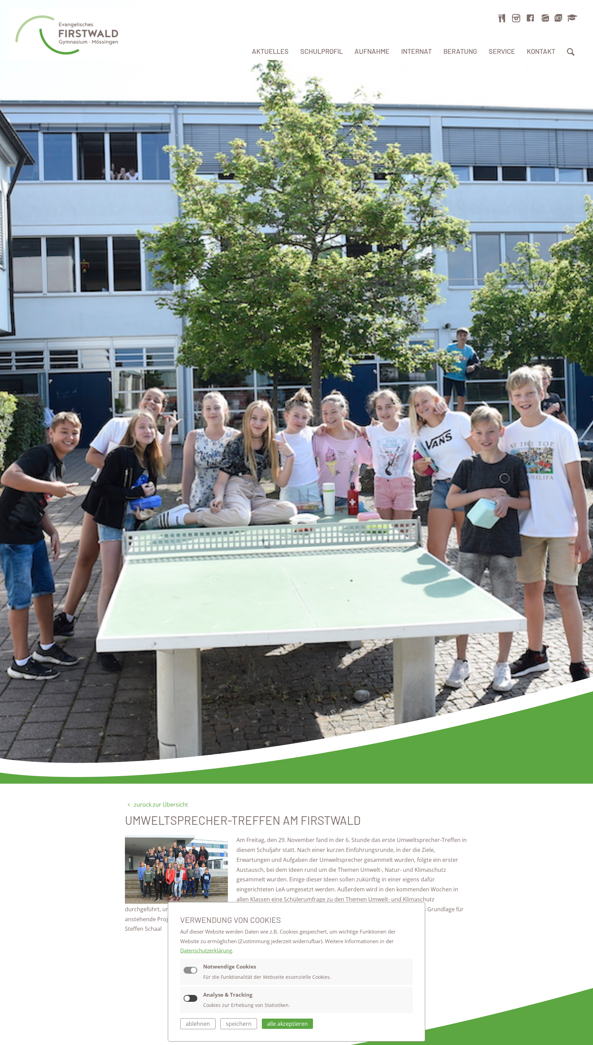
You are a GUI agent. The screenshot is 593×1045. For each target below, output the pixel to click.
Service (502, 51)
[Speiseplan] (502, 18)
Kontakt (541, 51)
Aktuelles (270, 51)
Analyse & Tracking (227, 994)
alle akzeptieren (287, 1024)
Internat (416, 51)
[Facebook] (530, 18)
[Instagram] (516, 18)
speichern (239, 1024)
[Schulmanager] (571, 18)
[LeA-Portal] (545, 18)
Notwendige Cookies (229, 966)
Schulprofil (321, 51)
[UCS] (558, 18)
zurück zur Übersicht (160, 804)
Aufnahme (371, 51)
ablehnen (198, 1024)
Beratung (460, 51)
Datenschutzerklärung (206, 950)
